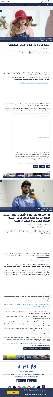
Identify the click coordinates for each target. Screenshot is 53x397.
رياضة (10, 4)
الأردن (39, 4)
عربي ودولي (20, 4)
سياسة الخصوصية (29, 394)
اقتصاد (15, 4)
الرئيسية (51, 4)
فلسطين (31, 4)
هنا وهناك (5, 4)
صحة (35, 4)
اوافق (13, 392)
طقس (25, 4)
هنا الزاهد (41, 163)
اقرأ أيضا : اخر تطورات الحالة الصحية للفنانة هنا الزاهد (34, 83)
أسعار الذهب (45, 4)
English (4, 1)
